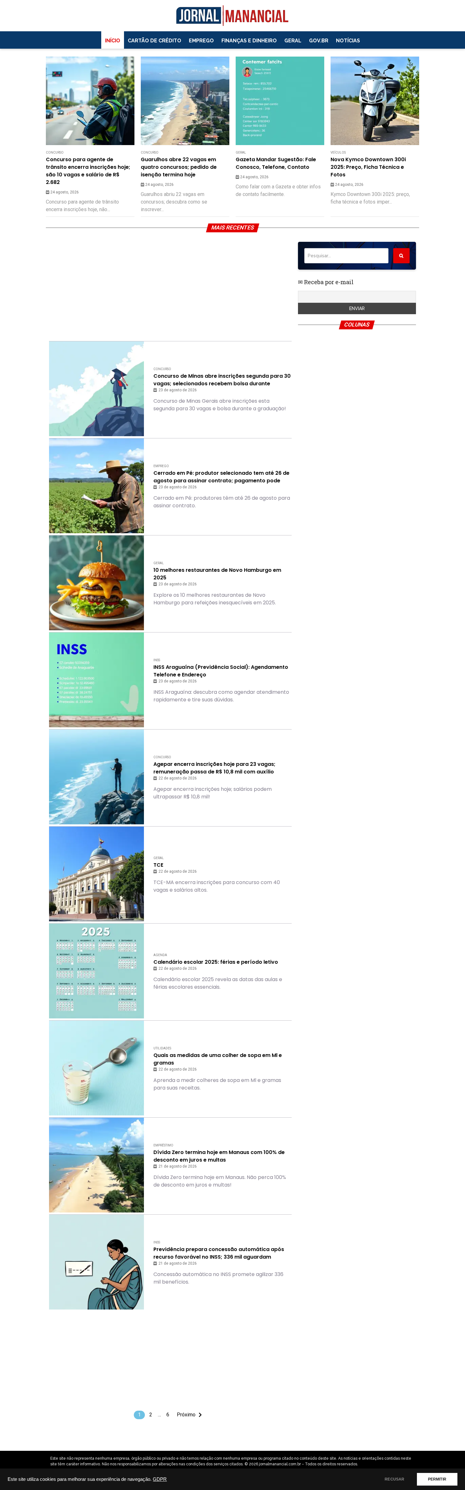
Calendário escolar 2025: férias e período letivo (215, 962)
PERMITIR (437, 1479)
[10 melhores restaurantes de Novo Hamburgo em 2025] (96, 582)
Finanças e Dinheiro (249, 41)
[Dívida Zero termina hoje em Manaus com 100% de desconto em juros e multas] (96, 1165)
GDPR (160, 1479)
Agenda (160, 955)
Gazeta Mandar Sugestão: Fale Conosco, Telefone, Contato (276, 163)
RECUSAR (394, 1479)
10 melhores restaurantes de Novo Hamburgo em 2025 (217, 573)
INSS (156, 660)
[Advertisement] (170, 286)
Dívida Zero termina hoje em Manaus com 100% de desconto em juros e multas (219, 1156)
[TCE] (96, 874)
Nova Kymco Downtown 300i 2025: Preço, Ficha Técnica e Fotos (368, 167)
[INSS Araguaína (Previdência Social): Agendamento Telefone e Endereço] (96, 679)
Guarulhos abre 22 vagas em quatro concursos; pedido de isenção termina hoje (179, 167)
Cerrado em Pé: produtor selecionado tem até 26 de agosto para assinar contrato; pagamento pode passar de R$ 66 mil (221, 477)
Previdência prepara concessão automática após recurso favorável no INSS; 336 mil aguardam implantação (218, 1253)
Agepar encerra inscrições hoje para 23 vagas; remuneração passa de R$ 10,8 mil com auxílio (214, 767)
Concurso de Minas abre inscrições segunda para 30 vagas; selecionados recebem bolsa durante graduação (222, 380)
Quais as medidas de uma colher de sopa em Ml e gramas (217, 1059)
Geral (292, 41)
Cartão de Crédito (154, 41)
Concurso (55, 152)
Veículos (338, 152)
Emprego (201, 41)
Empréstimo (163, 1145)
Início (112, 41)
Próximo (186, 1415)
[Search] (401, 255)
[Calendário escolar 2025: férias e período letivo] (96, 971)
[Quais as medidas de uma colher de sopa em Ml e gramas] (96, 1068)
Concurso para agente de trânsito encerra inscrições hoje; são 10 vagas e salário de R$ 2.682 (88, 171)
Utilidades (162, 1048)
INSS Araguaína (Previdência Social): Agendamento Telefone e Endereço (220, 670)
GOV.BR (318, 41)
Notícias (348, 41)
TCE (158, 865)
